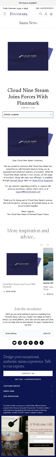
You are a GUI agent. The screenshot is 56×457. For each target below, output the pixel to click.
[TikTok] (25, 346)
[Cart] (51, 14)
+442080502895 (47, 8)
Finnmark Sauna (21, 180)
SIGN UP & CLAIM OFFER (41, 445)
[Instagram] (20, 346)
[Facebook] (42, 346)
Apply (26, 8)
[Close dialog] (53, 417)
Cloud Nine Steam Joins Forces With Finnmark (19, 288)
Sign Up (46, 336)
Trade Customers (9, 8)
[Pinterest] (31, 346)
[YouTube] (14, 346)
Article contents (11, 114)
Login (19, 8)
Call (38, 8)
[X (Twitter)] (36, 346)
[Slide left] (42, 248)
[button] (6, 14)
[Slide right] (48, 248)
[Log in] (46, 14)
